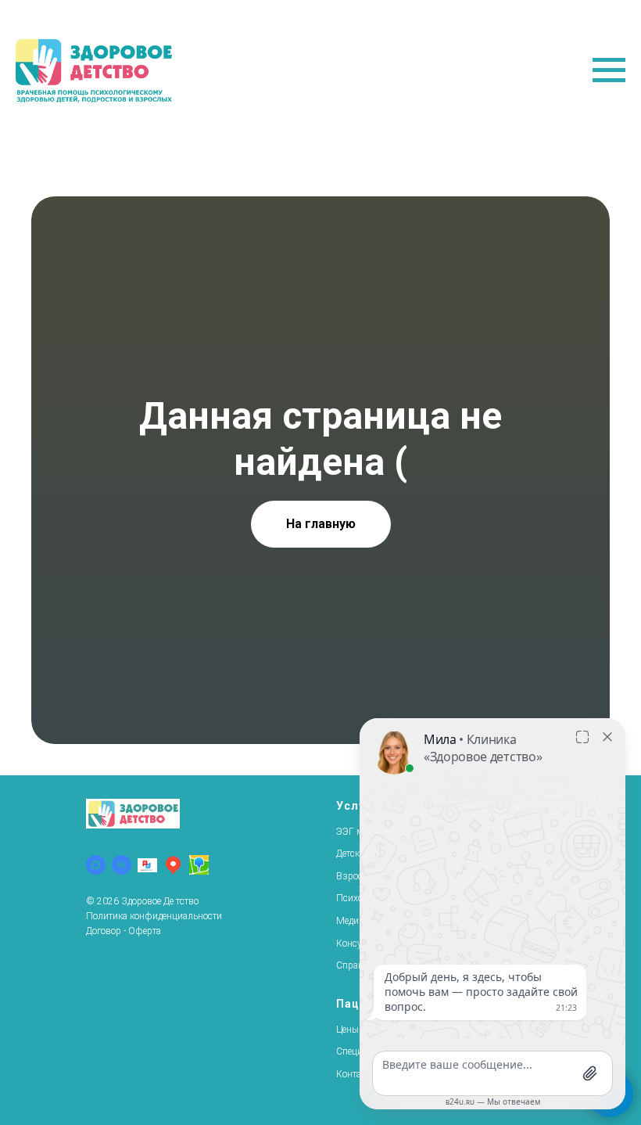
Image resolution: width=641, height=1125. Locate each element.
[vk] (121, 865)
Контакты (356, 1074)
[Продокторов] (147, 865)
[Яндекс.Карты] (173, 865)
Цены (347, 1029)
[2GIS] (199, 865)
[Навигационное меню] (609, 70)
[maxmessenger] (96, 865)
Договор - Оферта (123, 931)
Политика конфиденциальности (154, 916)
